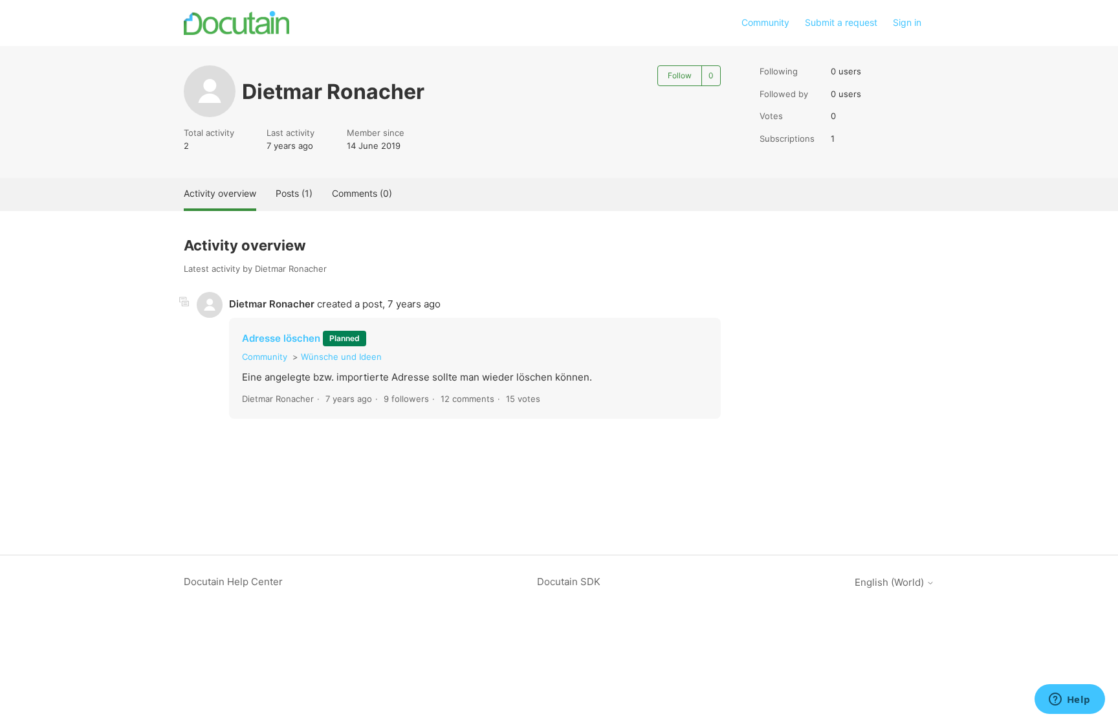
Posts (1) (294, 193)
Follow (680, 75)
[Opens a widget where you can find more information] (1069, 700)
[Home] (236, 23)
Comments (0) (362, 193)
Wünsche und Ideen (341, 356)
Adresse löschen (282, 338)
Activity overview (220, 193)
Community (765, 22)
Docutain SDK (568, 581)
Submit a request (841, 22)
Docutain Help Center (233, 581)
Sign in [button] (907, 22)
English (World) (890, 582)
